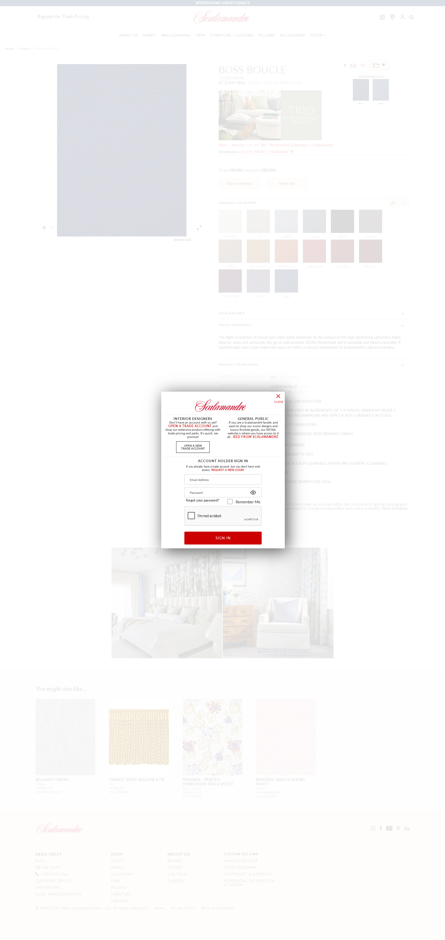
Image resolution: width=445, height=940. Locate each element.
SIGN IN (223, 537)
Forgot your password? (202, 500)
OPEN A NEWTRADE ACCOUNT (193, 446)
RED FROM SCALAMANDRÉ (255, 437)
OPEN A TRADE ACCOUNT (190, 426)
